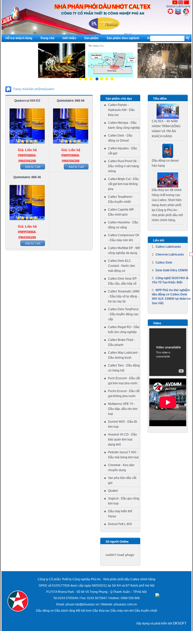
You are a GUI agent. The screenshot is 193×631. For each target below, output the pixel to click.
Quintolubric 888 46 (27, 177)
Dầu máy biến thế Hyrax (120, 514)
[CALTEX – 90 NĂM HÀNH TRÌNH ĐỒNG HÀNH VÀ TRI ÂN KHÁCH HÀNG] (168, 111)
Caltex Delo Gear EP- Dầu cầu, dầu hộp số (122, 281)
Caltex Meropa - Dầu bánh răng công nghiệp (124, 125)
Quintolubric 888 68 (70, 100)
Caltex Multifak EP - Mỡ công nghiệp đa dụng (124, 250)
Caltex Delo (164, 262)
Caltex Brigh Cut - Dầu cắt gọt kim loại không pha (123, 184)
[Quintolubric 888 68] (70, 126)
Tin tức (11, 45)
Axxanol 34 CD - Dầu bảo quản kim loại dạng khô (122, 439)
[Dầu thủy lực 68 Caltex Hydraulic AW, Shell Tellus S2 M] (167, 180)
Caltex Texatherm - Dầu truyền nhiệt (121, 199)
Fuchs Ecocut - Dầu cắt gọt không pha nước (123, 393)
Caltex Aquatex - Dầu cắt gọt (122, 151)
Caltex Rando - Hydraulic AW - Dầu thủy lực (121, 110)
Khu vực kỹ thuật (159, 38)
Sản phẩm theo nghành (123, 38)
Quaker (49, 89)
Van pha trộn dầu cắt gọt (122, 480)
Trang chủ (47, 38)
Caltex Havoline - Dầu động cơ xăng (123, 225)
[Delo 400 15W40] (167, 150)
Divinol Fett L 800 (120, 524)
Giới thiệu (69, 38)
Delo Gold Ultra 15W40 (172, 270)
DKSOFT (179, 623)
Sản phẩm (91, 38)
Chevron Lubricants (170, 254)
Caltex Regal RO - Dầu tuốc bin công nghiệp (123, 329)
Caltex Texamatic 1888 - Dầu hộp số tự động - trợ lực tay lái (123, 296)
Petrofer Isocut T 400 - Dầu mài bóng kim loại (123, 455)
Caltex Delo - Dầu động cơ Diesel (120, 138)
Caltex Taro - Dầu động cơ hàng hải (124, 368)
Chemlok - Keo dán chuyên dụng (121, 467)
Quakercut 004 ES (27, 100)
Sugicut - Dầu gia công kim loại (123, 501)
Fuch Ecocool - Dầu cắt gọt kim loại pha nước (124, 380)
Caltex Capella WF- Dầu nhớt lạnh (121, 212)
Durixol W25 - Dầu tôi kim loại (122, 424)
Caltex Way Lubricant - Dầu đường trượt (123, 355)
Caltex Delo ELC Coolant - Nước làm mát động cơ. (121, 266)
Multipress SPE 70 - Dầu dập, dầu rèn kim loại (122, 409)
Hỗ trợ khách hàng (19, 38)
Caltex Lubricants (168, 246)
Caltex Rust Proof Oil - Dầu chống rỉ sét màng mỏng (123, 166)
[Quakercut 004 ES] (27, 126)
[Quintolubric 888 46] (27, 202)
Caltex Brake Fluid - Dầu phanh (121, 342)
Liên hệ (29, 45)
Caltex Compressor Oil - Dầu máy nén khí (123, 237)
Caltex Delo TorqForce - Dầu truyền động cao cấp (123, 314)
